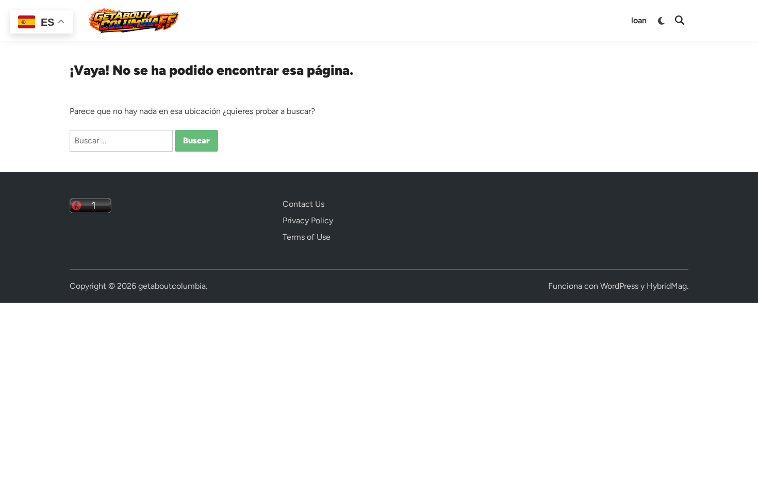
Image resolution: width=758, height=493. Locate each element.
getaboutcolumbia (172, 286)
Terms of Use (307, 237)
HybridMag (667, 286)
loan (639, 20)
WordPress (619, 286)
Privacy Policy (308, 220)
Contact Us (303, 204)
